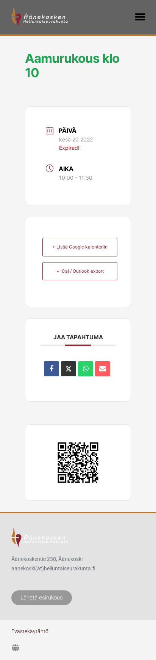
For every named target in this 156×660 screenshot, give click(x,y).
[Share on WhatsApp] (85, 368)
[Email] (102, 368)
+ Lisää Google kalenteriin (80, 247)
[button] (139, 16)
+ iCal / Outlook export (80, 271)
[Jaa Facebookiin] (51, 368)
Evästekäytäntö (29, 631)
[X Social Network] (68, 368)
